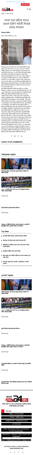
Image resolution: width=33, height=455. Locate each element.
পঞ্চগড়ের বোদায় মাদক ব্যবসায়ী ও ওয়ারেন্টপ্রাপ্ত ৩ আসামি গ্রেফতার (16, 262)
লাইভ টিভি (26, 4)
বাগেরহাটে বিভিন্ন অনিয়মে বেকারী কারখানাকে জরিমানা (15, 236)
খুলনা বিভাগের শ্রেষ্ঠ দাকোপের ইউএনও (10, 207)
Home (2, 13)
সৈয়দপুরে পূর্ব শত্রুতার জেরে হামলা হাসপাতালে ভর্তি (14, 240)
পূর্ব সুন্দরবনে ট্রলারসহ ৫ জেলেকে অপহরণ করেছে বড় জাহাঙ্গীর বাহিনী (16, 364)
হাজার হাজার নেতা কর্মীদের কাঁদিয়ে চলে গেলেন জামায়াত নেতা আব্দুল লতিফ (16, 256)
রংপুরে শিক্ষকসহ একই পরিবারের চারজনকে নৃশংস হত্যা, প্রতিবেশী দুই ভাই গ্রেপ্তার (16, 382)
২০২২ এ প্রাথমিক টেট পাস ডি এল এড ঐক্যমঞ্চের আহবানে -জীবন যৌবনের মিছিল (15, 190)
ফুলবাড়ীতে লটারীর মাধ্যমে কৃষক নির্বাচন (12, 251)
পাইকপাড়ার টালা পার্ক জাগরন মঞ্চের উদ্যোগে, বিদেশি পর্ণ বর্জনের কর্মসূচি (14, 171)
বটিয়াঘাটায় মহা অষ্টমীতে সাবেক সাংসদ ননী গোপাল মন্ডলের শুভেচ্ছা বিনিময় (16, 245)
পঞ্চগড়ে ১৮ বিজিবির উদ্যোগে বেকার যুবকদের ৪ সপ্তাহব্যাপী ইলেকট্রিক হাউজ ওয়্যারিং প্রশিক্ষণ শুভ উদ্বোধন (15, 225)
